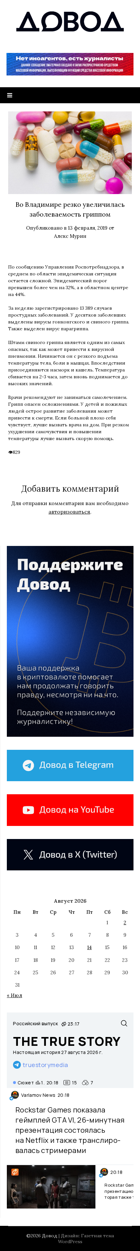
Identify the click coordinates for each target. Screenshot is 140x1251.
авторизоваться (69, 511)
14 (89, 947)
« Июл (14, 995)
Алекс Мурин (70, 236)
